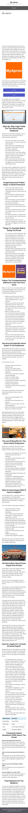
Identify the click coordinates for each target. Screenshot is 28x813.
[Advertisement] (14, 31)
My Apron (14, 2)
